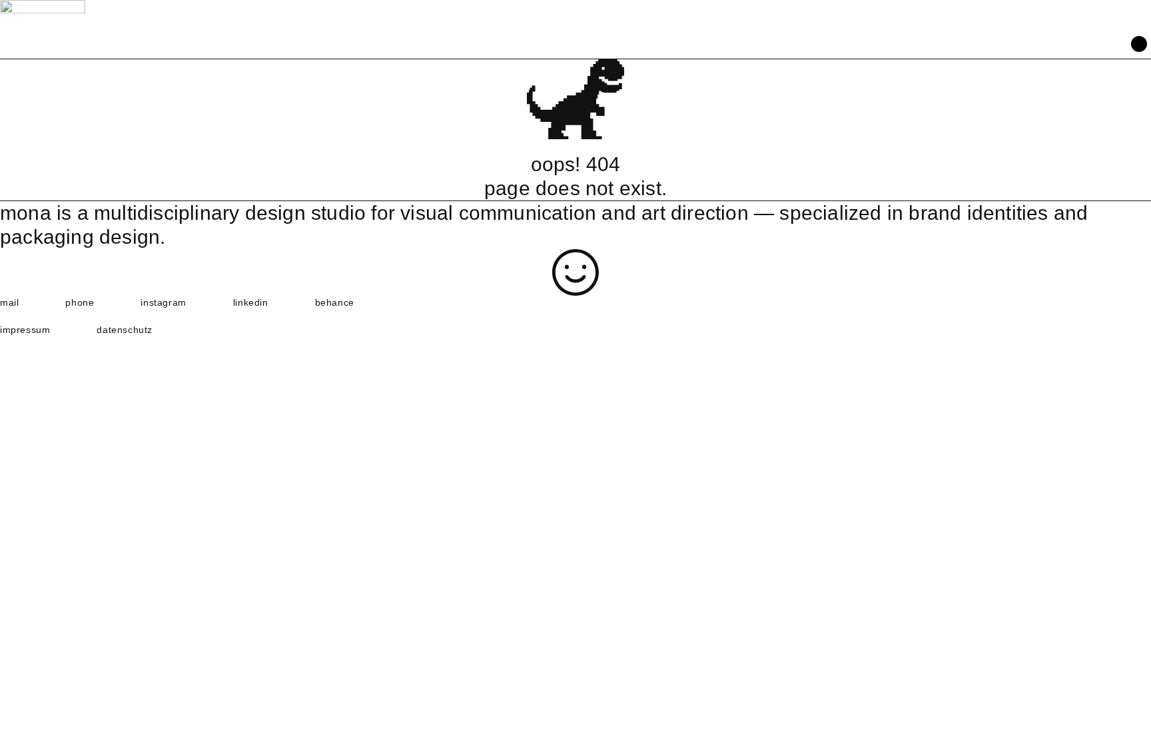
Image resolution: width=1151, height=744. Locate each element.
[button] (1139, 45)
